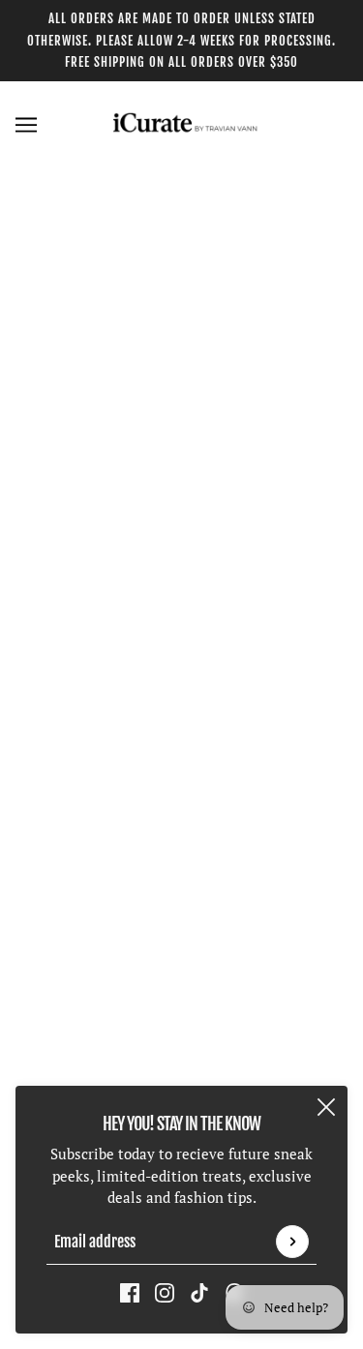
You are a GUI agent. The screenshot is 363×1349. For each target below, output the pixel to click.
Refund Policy (181, 957)
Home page (205, 369)
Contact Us (181, 869)
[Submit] (292, 1241)
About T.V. (181, 898)
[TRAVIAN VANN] (182, 124)
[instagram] (164, 1291)
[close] (326, 1107)
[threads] (234, 728)
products (222, 392)
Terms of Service (181, 1046)
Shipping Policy (182, 987)
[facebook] (129, 1291)
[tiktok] (199, 1291)
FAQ (181, 928)
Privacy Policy (181, 1016)
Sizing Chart (181, 1075)
